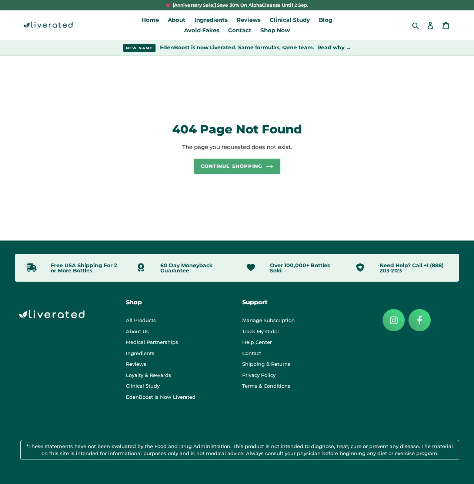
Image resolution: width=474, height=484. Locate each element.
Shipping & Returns (266, 364)
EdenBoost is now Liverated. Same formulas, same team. (238, 47)
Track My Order (260, 331)
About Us (137, 331)
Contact (251, 353)
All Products (141, 320)
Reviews (136, 364)
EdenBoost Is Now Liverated (161, 397)
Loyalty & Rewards (148, 375)
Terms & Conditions (266, 386)
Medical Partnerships (152, 342)
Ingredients (140, 353)
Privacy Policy (259, 375)
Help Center (257, 342)
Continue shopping (231, 166)
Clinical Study (143, 386)
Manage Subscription (268, 320)
